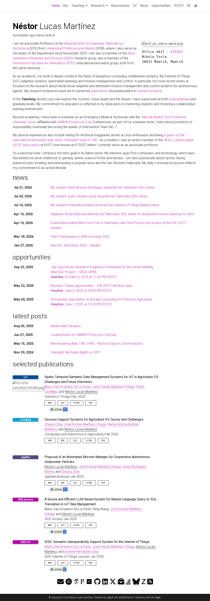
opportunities (32, 257)
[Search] (188, 6)
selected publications (43, 364)
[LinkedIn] (105, 582)
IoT (26, 377)
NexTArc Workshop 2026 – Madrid (75, 245)
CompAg (25, 419)
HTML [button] (77, 403)
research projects (149, 91)
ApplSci (25, 457)
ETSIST (177, 52)
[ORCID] (68, 582)
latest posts (30, 316)
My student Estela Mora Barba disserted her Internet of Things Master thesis (105, 205)
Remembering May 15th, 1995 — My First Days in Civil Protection (97, 344)
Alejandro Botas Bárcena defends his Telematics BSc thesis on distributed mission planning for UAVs (122, 214)
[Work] (121, 582)
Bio (65, 6)
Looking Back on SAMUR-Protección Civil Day (83, 335)
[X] (113, 582)
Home (56, 5)
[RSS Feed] (150, 582)
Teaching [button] (78, 6)
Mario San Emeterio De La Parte (68, 387)
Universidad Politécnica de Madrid (70, 48)
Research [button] (98, 6)
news (20, 177)
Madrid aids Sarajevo (66, 326)
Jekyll (110, 597)
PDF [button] (91, 403)
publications (99, 91)
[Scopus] (89, 582)
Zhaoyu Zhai (53, 424)
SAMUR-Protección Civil (74, 122)
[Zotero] (144, 582)
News (144, 6)
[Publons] (82, 582)
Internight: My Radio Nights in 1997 (75, 352)
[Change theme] (194, 4)
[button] (58, 409)
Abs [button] (50, 403)
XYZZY (179, 6)
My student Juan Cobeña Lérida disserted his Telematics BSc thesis (99, 196)
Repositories (120, 6)
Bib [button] (62, 440)
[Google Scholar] (76, 582)
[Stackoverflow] (128, 582)
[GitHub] (97, 582)
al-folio (122, 597)
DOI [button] (63, 403)
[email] (60, 582)
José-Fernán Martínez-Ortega (113, 387)
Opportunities (161, 6)
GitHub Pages (153, 597)
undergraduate (179, 99)
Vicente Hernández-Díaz (81, 552)
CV (135, 6)
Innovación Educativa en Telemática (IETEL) (44, 63)
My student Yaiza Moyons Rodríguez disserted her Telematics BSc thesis (103, 187)
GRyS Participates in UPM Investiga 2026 (80, 237)
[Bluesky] (136, 582)
